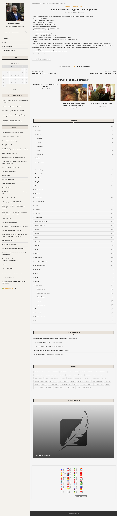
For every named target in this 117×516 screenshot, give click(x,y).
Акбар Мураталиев (87, 372)
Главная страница (36, 3)
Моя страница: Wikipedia (9, 222)
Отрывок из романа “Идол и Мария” (12, 132)
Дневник (74, 186)
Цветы (41, 387)
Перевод (74, 245)
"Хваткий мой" (39, 372)
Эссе (74, 321)
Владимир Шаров (51, 375)
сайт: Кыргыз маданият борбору (11, 230)
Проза (74, 253)
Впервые (61, 375)
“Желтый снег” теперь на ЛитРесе (12, 107)
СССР (74, 277)
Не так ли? (53, 381)
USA (71, 372)
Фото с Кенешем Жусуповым (101, 103)
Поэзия (74, 249)
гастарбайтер (87, 387)
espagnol (75, 138)
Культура (74, 213)
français (75, 142)
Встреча (69, 375)
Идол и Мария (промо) (52, 378)
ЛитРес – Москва (74, 225)
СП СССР (74, 269)
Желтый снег (74, 190)
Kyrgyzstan (64, 372)
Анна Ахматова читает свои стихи (12, 273)
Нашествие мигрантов (75, 293)
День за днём (6, 175)
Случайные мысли (74, 265)
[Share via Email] (89, 66)
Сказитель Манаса (66, 384)
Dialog (35, 59)
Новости (74, 241)
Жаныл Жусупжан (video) (9, 141)
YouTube (74, 158)
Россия (44, 384)
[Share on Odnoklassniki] (83, 66)
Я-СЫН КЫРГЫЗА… (43, 455)
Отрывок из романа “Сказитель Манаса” (14, 157)
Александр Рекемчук (100, 372)
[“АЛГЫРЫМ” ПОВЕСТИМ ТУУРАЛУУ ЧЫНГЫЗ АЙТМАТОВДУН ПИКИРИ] (74, 92)
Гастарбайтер (74, 170)
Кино (74, 205)
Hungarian (75, 146)
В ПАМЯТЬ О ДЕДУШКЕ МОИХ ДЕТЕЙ (13, 111)
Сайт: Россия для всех (8, 183)
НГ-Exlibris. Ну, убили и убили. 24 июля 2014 (15, 149)
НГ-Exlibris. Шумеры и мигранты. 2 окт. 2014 (15, 226)
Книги (63, 378)
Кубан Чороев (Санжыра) (9, 153)
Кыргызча (75, 154)
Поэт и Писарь (75, 297)
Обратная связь (7, 46)
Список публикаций (9, 50)
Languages (74, 126)
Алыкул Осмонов (74, 162)
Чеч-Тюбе (48, 387)
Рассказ (37, 384)
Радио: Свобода (6, 188)
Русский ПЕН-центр (74, 261)
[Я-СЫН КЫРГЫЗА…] (73, 431)
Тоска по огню (75, 305)
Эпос (78, 387)
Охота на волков (97, 381)
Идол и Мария (75, 289)
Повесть (107, 381)
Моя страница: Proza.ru (9, 240)
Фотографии (74, 313)
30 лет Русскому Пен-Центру (10, 167)
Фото (107, 384)
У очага (74, 309)
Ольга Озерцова (63, 381)
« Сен (14, 89)
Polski (75, 150)
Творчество (74, 285)
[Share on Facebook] (77, 66)
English (75, 134)
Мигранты (96, 378)
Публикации (74, 257)
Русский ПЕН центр (8, 179)
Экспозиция (71, 387)
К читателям (74, 198)
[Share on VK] (81, 66)
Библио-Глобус (39, 375)
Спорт (74, 273)
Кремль (70, 378)
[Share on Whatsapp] (85, 66)
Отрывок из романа (83, 381)
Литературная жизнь (74, 221)
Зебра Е (100, 375)
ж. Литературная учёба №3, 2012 (11, 202)
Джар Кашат (74, 182)
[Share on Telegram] (87, 66)
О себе (4, 42)
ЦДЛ (36, 387)
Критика (74, 209)
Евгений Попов (78, 375)
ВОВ (74, 166)
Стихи (76, 384)
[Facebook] (15, 288)
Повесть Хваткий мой (8, 198)
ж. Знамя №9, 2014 (7, 269)
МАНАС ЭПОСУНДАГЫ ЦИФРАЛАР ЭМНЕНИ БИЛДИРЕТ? (50, 338)
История (74, 194)
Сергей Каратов (53, 384)
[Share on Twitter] (79, 66)
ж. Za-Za (4, 265)
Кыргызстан (74, 217)
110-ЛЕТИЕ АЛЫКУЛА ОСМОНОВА (12, 121)
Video (76, 372)
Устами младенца (45, 59)
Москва (104, 378)
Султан (74, 281)
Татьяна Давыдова (86, 384)
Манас (74, 229)
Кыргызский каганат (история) (11, 137)
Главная (5, 38)
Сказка (75, 301)
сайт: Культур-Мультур (9, 171)
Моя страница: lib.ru (8, 277)
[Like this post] (75, 66)
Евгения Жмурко (90, 375)
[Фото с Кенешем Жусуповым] (101, 92)
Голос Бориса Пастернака (9, 244)
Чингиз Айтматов (74, 317)
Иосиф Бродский (7, 145)
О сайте (73, 381)
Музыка (74, 233)
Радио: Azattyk (6, 218)
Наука (74, 237)
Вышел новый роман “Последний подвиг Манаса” (48, 350)
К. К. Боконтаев (74, 201)
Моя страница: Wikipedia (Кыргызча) (13, 248)
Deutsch (75, 130)
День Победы (74, 178)
